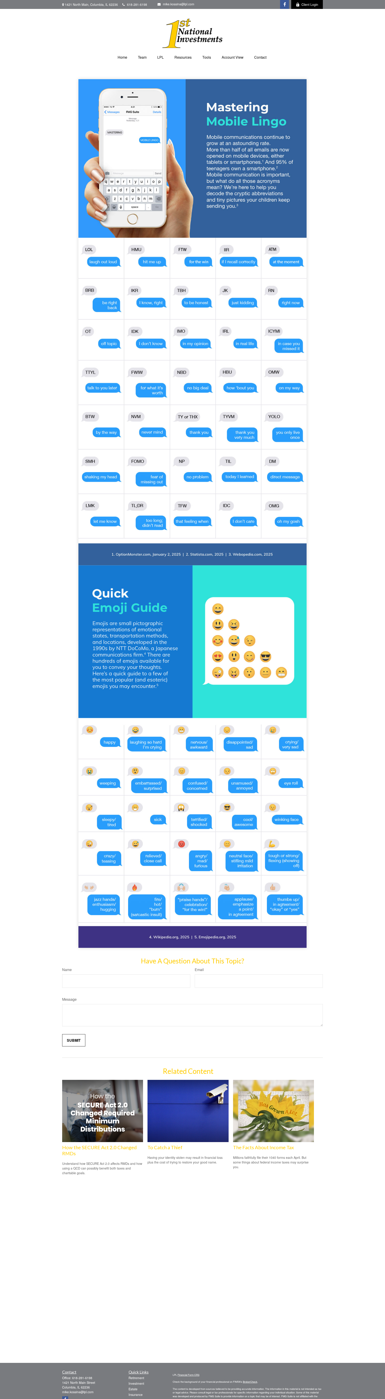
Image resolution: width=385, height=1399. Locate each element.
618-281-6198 (137, 4)
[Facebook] (284, 4)
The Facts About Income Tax (263, 1147)
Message (69, 999)
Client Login (309, 4)
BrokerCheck (250, 1381)
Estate (133, 1389)
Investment (136, 1383)
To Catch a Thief (164, 1147)
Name (67, 969)
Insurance (136, 1394)
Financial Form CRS (188, 1374)
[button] (122, 57)
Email (199, 969)
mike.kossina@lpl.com (178, 4)
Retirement (136, 1378)
